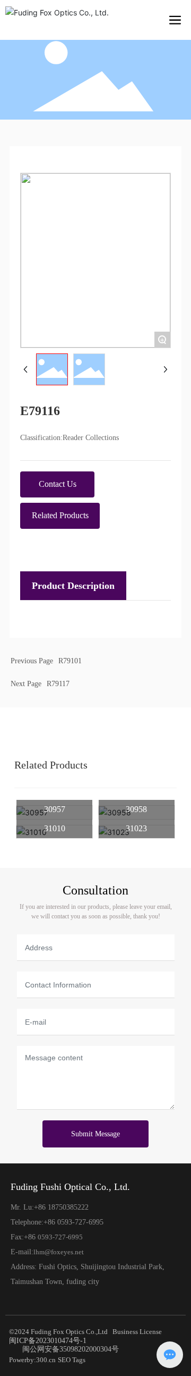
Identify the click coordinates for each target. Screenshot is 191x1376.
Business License (137, 1332)
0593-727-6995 (80, 1222)
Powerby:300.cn (32, 1360)
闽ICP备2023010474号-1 (47, 1341)
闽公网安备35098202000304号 (70, 1349)
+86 (50, 1222)
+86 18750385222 (61, 1207)
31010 (54, 828)
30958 (136, 809)
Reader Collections (91, 438)
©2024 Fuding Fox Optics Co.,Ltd (58, 1332)
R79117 (58, 684)
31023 (136, 828)
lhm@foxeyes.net (58, 1252)
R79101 (70, 661)
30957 (54, 809)
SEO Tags (71, 1360)
